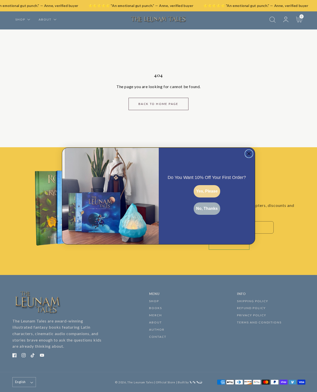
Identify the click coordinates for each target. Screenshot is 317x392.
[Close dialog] (249, 153)
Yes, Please (207, 191)
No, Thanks (207, 208)
